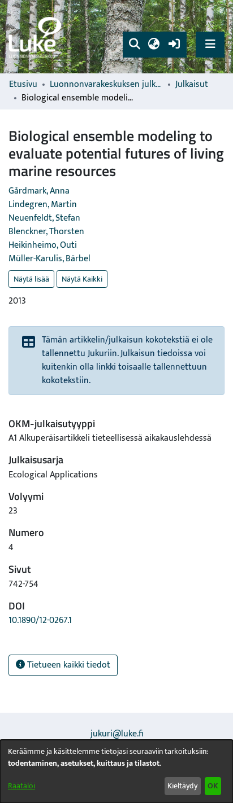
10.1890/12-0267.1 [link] (40, 620)
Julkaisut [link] (191, 84)
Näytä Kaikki (82, 279)
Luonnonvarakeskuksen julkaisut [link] (106, 84)
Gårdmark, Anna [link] (39, 191)
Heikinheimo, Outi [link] (42, 245)
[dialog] (116, 771)
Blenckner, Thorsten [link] (46, 231)
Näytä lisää (31, 279)
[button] (134, 44)
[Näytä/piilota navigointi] (210, 44)
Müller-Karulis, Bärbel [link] (49, 258)
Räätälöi (21, 786)
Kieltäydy (182, 785)
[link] (36, 37)
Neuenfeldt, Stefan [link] (44, 218)
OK (213, 785)
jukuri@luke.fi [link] (116, 733)
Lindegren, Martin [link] (42, 204)
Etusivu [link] (23, 84)
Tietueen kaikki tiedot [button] (67, 665)
